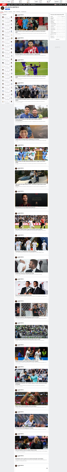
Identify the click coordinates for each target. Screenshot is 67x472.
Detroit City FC (53, 20)
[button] (63, 4)
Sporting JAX (52, 37)
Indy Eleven (52, 26)
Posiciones (57, 39)
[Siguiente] (66, 1)
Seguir (7, 9)
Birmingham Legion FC (53, 34)
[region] (57, 27)
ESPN (4, 4)
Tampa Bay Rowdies (52, 18)
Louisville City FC (53, 25)
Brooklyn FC (52, 36)
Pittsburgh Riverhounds (52, 22)
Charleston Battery (53, 23)
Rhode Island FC (53, 28)
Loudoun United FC (53, 32)
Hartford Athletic (53, 29)
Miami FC (52, 31)
